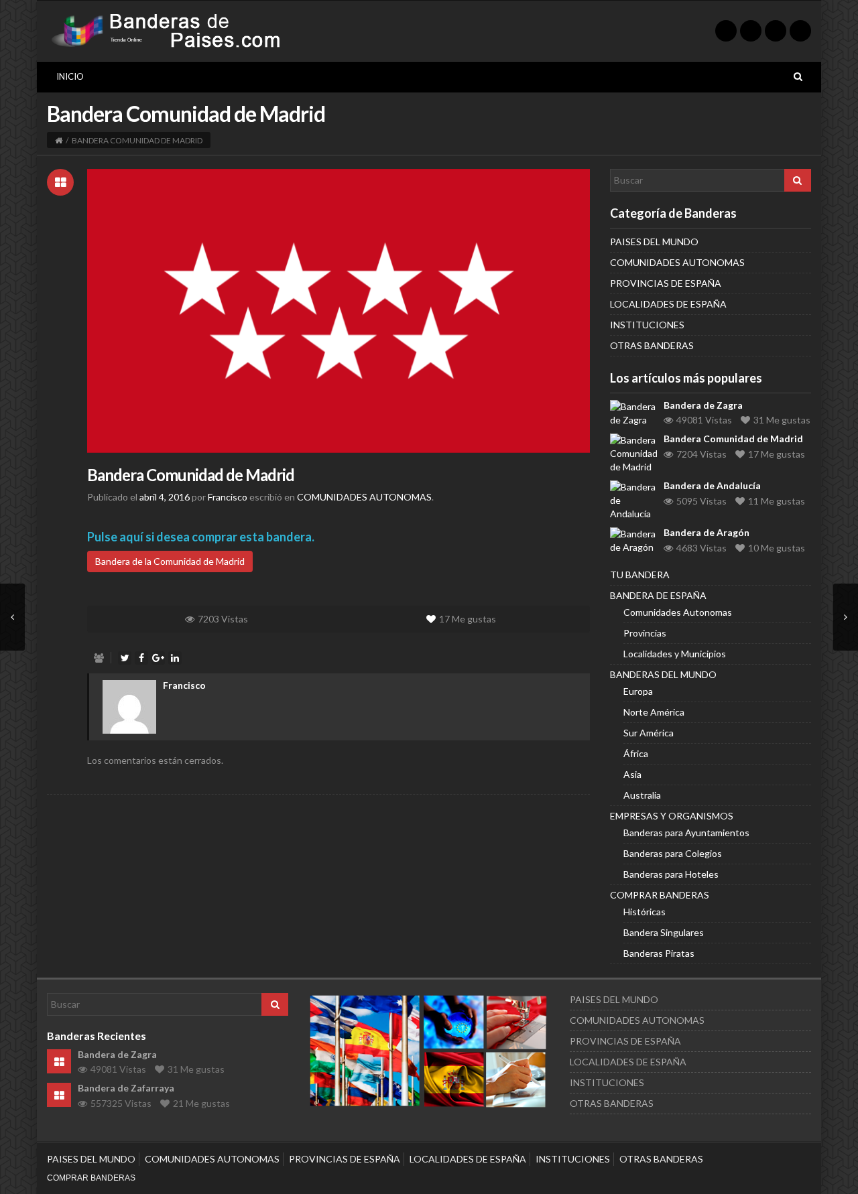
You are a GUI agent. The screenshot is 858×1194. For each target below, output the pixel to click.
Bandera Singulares (663, 932)
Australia (642, 795)
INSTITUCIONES (647, 324)
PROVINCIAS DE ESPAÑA (665, 283)
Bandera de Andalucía (712, 485)
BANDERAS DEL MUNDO (663, 674)
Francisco (184, 685)
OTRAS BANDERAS (652, 345)
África (635, 753)
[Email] (800, 31)
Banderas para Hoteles (671, 874)
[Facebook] (750, 31)
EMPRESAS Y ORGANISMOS (671, 815)
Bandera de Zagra (703, 405)
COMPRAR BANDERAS (659, 895)
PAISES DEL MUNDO (654, 241)
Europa (638, 691)
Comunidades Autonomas (677, 612)
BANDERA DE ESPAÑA (658, 595)
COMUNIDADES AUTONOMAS (364, 497)
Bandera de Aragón (706, 532)
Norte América (653, 712)
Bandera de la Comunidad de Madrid (170, 561)
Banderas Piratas (658, 953)
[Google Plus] (775, 31)
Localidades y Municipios (674, 653)
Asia (632, 774)
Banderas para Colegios (672, 853)
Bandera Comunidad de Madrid (190, 474)
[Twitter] (726, 31)
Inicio (70, 76)
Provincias (644, 633)
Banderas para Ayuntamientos (686, 832)
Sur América (648, 732)
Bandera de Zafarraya (126, 1087)
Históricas (644, 911)
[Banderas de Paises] (168, 30)
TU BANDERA (640, 574)
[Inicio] (58, 140)
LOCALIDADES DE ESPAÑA (668, 304)
